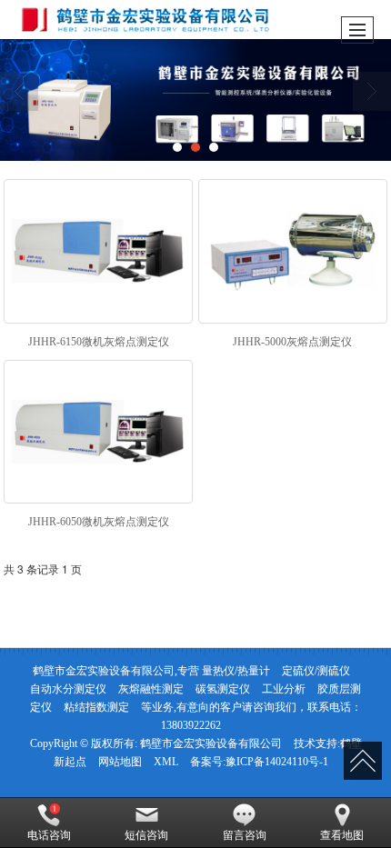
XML (166, 761)
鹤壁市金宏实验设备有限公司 (211, 743)
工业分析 (284, 689)
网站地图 (120, 761)
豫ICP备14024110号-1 (277, 761)
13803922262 (191, 725)
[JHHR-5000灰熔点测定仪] (293, 251)
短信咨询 (146, 835)
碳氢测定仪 (223, 689)
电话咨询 (49, 835)
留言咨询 (244, 835)
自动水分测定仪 (68, 689)
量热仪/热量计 (236, 670)
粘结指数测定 (96, 707)
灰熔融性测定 (151, 689)
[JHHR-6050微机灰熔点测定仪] (98, 432)
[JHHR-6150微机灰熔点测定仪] (98, 251)
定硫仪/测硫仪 (316, 670)
